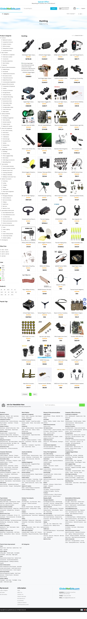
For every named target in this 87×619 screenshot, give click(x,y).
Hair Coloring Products (55, 519)
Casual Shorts (28, 441)
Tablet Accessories (79, 423)
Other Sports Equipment (8, 191)
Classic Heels (76, 483)
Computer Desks (12, 433)
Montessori (2, 524)
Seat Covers (68, 541)
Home (40, 24)
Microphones (7, 474)
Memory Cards (77, 435)
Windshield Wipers (81, 505)
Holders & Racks (57, 474)
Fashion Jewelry (6, 124)
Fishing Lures (31, 520)
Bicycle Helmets (25, 508)
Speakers (14, 472)
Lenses (60, 436)
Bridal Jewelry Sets (26, 464)
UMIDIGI (45, 423)
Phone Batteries (53, 441)
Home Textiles (6, 135)
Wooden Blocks (9, 532)
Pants (34, 527)
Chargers (16, 455)
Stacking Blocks (7, 534)
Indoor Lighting (6, 229)
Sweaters (28, 421)
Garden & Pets (6, 145)
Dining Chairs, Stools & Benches (10, 442)
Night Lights (14, 555)
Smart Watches (8, 481)
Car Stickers (68, 527)
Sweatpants (31, 445)
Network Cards (77, 447)
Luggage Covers (80, 477)
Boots (84, 462)
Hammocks (2, 428)
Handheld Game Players (13, 484)
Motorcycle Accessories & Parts (10, 221)
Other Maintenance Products (76, 513)
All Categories (4, 240)
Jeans (23, 447)
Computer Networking (8, 97)
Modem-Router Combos (75, 448)
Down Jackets (37, 423)
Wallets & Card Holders (70, 477)
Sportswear (5, 189)
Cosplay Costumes (26, 435)
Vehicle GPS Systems (78, 522)
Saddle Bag (80, 455)
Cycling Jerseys (33, 508)
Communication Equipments (9, 82)
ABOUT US (19, 592)
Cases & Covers (47, 426)
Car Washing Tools (73, 512)
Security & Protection (8, 90)
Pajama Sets (29, 418)
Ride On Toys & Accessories (6, 508)
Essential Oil (49, 537)
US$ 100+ (3, 256)
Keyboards (67, 418)
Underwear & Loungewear (9, 55)
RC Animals (18, 517)
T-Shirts (39, 440)
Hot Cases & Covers (7, 76)
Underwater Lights (8, 582)
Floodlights (14, 580)
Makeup (5, 202)
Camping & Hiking (25, 532)
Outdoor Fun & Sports (6, 179)
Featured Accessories (8, 78)
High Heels (79, 460)
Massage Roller (47, 505)
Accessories (5, 59)
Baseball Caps (25, 431)
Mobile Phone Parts (7, 80)
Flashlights (2, 580)
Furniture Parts (3, 448)
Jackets (23, 421)
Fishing (4, 187)
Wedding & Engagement (8, 118)
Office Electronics (7, 95)
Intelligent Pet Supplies (49, 491)
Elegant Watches (38, 474)
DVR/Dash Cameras (81, 517)
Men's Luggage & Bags (8, 156)
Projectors (15, 460)
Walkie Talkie (57, 447)
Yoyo (7, 527)
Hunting (32, 532)
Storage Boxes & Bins (48, 474)
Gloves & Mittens (39, 428)
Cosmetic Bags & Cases (79, 476)
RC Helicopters (10, 515)
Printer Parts (73, 441)
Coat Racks (10, 423)
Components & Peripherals (9, 86)
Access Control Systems (79, 428)
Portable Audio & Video (8, 107)
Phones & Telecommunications (8, 67)
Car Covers (73, 527)
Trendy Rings (35, 479)
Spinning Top (3, 527)
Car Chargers (55, 436)
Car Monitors (72, 520)
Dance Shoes (35, 515)
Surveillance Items (69, 428)
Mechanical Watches (26, 469)
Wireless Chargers (48, 436)
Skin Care (5, 206)
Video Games (6, 111)
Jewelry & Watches (5, 114)
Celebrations (6, 137)
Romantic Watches (26, 476)
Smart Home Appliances (14, 477)
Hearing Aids (49, 532)
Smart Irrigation (17, 570)
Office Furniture (6, 46)
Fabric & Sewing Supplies (49, 455)
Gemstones (28, 457)
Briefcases (67, 467)
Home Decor (6, 132)
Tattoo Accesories (53, 508)
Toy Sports (17, 510)
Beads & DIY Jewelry (7, 126)
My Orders (2, 592)
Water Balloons (8, 503)
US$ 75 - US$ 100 (5, 254)
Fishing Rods (24, 522)
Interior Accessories (7, 223)
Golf (36, 532)
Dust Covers (46, 481)
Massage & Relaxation (8, 196)
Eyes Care (51, 535)
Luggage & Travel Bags (76, 467)
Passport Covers (69, 479)
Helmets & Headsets (74, 535)
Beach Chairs (15, 430)
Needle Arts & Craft (59, 455)
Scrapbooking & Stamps (49, 457)
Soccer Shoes (39, 513)
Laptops (5, 88)
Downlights (17, 553)
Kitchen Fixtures (9, 575)
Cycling (4, 183)
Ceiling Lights (3, 553)
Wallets (83, 467)
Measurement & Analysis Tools (7, 558)
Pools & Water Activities (8, 166)
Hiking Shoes (32, 513)
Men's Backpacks (69, 466)
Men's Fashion (4, 53)
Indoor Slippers (83, 483)
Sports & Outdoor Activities (9, 168)
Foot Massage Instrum (56, 505)
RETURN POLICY (21, 598)
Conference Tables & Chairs (6, 435)
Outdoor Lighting (6, 238)
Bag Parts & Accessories (79, 479)
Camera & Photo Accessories (11, 469)
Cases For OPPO (51, 433)
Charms (37, 483)
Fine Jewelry (5, 116)
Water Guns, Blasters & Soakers (7, 505)
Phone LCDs (46, 441)
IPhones (53, 416)
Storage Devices (6, 93)
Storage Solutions (76, 541)
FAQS (18, 590)
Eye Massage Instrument (49, 502)
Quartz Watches (35, 469)
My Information (3, 594)
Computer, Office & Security (7, 84)
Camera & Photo (7, 105)
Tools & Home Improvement (7, 225)
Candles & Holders (48, 462)
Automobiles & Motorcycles (7, 210)
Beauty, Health (4, 194)
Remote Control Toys (8, 170)
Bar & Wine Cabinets (13, 441)
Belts (23, 430)
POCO (62, 421)
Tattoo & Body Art (7, 198)
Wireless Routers (69, 447)
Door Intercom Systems (75, 431)
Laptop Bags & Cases (70, 424)
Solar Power (18, 573)
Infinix (58, 421)
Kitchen (4, 143)
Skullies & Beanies (30, 428)
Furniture (3, 38)
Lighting (70, 534)
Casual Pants (25, 445)
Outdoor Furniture (7, 44)
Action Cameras (7, 467)
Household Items (7, 141)
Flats (75, 460)
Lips (47, 524)
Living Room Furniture (8, 42)
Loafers (71, 472)
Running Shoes (25, 513)
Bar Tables (14, 443)
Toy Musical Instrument (16, 520)
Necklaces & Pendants (27, 479)
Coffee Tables (3, 424)
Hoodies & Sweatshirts (31, 440)
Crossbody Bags (77, 466)
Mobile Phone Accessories (9, 74)
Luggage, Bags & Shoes (6, 149)
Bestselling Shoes (7, 162)
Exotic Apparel (25, 436)
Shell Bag (75, 455)
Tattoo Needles (55, 510)
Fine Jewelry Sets (30, 459)
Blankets (45, 466)
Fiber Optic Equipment (48, 447)
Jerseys (23, 527)
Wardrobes (16, 416)
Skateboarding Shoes (26, 515)
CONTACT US (20, 594)
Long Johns (32, 416)
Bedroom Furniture (7, 40)
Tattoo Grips (49, 512)
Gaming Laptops (69, 421)
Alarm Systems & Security (71, 519)
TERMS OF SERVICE (21, 603)
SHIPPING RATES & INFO (23, 605)
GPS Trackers (81, 519)
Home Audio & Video (7, 103)
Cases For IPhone (47, 430)
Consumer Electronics (6, 99)
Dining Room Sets (4, 441)
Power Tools (3, 548)
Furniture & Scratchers (55, 489)
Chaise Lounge (3, 418)
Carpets (56, 466)
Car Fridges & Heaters (81, 520)
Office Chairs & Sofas (12, 436)
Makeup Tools (55, 524)
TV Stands (16, 423)
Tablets (84, 421)
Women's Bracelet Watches (28, 474)
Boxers (23, 416)
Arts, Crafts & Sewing (7, 130)
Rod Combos (31, 522)
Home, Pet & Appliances (6, 128)
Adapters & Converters (49, 438)
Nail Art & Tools (6, 208)
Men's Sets (34, 441)
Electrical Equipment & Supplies (7, 573)
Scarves (23, 428)
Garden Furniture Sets (11, 428)
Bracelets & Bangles (30, 481)
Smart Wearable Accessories (6, 479)
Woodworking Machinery (12, 560)
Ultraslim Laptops (77, 421)
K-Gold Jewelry (35, 457)
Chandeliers (2, 555)
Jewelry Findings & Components (32, 488)
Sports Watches (30, 471)
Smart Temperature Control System (8, 566)
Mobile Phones (6, 69)
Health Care (5, 204)
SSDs (83, 436)
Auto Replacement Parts (8, 212)
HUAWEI (54, 421)
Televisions (2, 460)
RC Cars (16, 515)
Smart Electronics (7, 109)
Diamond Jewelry (35, 455)
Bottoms (5, 65)
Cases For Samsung (56, 430)
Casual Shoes (68, 471)
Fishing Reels (25, 520)
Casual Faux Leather (35, 421)
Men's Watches (6, 120)
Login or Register (4, 590)
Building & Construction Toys (9, 177)
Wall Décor (46, 460)
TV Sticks (10, 462)
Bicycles (23, 507)
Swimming (5, 181)
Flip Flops (76, 472)
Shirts (23, 441)
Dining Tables (11, 445)
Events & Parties (47, 469)
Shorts (33, 447)
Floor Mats (82, 542)
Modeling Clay (3, 522)
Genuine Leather (25, 423)
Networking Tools (69, 450)
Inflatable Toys (10, 510)
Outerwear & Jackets (7, 57)
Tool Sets (5, 549)
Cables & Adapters (4, 455)
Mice (84, 416)
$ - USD (80, 14)
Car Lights (67, 502)
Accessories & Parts (7, 50)
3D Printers (67, 440)
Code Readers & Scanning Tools (72, 510)
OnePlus (50, 421)
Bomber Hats (28, 430)
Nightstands (10, 418)
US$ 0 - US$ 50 (4, 250)
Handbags (5, 151)
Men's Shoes (5, 158)
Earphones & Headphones (5, 472)
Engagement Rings (35, 464)
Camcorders (11, 466)
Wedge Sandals (68, 483)
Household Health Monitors (50, 530)
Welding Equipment (4, 561)
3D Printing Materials (75, 443)
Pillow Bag (74, 457)
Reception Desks (3, 433)
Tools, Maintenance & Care (9, 215)
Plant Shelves (8, 430)
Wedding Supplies (47, 471)
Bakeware (46, 484)
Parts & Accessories (10, 517)
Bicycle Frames (29, 507)
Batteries (11, 455)
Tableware (50, 486)
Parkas (31, 423)
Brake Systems (73, 505)
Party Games (13, 527)
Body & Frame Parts (69, 532)
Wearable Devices (4, 477)
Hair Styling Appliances (49, 515)
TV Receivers (9, 460)
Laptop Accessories (69, 423)
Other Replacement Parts (71, 507)
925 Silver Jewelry (26, 455)
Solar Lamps (8, 580)
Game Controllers (4, 486)
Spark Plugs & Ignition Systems (72, 503)
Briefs (27, 416)
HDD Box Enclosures (76, 436)
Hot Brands (5, 71)
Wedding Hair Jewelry (26, 466)
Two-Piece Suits (33, 502)
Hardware (2, 575)
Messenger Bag (68, 455)
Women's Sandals (69, 460)
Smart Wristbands (17, 481)
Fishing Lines (38, 520)
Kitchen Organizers (48, 476)
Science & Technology (5, 520)
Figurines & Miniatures (58, 460)
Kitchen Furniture (56, 496)
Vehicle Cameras (69, 522)
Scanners (79, 441)
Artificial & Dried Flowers (57, 469)
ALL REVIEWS (20, 600)
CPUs (66, 416)
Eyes (45, 524)
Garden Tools (16, 548)
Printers (67, 441)
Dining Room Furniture (8, 48)
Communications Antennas (49, 448)
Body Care (56, 535)
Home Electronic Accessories (6, 457)
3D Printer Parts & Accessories (78, 440)
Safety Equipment (78, 430)
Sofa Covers (51, 466)
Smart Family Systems (8, 234)
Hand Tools (9, 548)
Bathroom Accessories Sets (50, 479)
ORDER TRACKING (21, 596)
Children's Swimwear (32, 503)
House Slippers (78, 462)
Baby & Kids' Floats (4, 502)
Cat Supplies (46, 489)
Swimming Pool (12, 502)
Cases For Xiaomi (53, 431)
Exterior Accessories (7, 219)
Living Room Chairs (4, 421)
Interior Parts (74, 502)
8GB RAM (58, 416)
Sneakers (5, 185)
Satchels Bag (68, 457)
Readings (16, 522)
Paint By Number (59, 457)
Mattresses (2, 416)
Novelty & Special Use (8, 61)
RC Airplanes (3, 515)
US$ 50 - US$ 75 (5, 252)
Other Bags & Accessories (9, 160)
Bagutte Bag (80, 457)
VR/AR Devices (14, 474)
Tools (4, 227)
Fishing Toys (16, 508)
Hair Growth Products (59, 515)
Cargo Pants (37, 445)
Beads (23, 488)
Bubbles (2, 512)
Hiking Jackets (29, 527)
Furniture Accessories (13, 448)
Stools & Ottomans (13, 421)
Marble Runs (3, 532)
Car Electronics (6, 217)
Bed (12, 416)
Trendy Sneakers (69, 484)
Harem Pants (28, 447)
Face (50, 524)
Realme (45, 421)
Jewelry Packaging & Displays (28, 489)
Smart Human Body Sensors (6, 570)
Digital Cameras (3, 466)
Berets (38, 430)
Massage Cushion (59, 503)
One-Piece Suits (25, 502)
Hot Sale (24, 440)
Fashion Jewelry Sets (29, 483)
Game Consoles (3, 484)
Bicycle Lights (37, 507)
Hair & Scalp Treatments (49, 517)
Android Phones (47, 416)
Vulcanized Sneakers (69, 462)
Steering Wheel (17, 486)
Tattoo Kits (46, 508)
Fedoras (34, 430)
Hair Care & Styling (7, 200)
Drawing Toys (10, 522)
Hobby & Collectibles (7, 175)
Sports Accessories (29, 529)
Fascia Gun (51, 503)
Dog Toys (57, 491)
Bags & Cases (17, 457)
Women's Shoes (6, 154)
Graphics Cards (79, 416)
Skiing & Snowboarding (33, 534)
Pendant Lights (10, 553)
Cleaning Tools (60, 479)
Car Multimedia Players (70, 517)
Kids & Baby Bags (69, 476)
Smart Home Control (16, 568)
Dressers (8, 416)
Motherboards (72, 416)
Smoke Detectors (69, 430)
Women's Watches (7, 122)
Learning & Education (7, 172)
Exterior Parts (81, 502)
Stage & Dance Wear (35, 435)
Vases (50, 460)
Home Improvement (7, 236)
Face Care (46, 535)
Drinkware (51, 484)
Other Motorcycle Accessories (78, 537)
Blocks (13, 534)
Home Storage (6, 139)
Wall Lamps (8, 555)
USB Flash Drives (69, 435)
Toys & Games (4, 164)
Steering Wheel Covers (74, 542)
